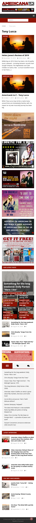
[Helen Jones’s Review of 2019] (18, 44)
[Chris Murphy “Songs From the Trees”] (6, 334)
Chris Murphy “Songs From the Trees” (8, 295)
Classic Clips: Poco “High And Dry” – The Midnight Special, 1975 (22, 342)
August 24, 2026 (18, 470)
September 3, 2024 (19, 509)
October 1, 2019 (9, 98)
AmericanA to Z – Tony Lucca (15, 95)
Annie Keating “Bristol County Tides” (21, 495)
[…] (10, 70)
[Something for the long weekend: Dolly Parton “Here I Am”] (6, 324)
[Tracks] (6, 485)
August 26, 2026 (9, 458)
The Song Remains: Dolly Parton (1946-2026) (9, 308)
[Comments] (28, 366)
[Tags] (17, 366)
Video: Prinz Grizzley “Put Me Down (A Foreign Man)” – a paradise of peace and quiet (17, 417)
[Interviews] (6, 439)
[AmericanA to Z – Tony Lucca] (18, 84)
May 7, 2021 (16, 498)
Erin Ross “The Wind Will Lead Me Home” (22, 506)
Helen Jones (22, 58)
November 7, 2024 (18, 487)
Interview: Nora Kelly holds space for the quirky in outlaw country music (22, 466)
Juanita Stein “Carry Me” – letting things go (22, 484)
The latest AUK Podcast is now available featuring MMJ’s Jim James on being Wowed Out (17, 410)
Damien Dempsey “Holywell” (13, 404)
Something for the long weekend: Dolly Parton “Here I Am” (17, 286)
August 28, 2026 (16, 293)
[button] (33, 15)
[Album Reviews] (6, 496)
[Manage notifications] (31, 518)
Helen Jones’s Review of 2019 (15, 55)
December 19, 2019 (10, 58)
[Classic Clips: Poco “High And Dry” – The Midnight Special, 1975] (6, 344)
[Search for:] (18, 20)
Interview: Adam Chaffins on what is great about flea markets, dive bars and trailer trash (17, 394)
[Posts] (7, 366)
